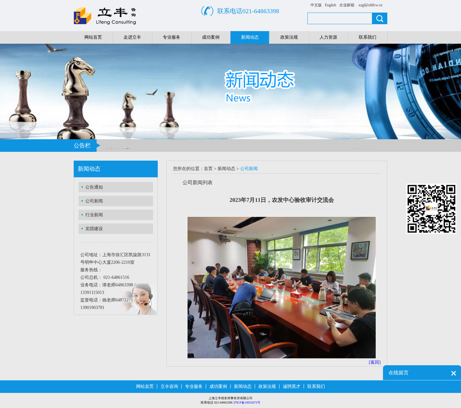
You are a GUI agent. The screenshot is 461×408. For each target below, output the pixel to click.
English (330, 5)
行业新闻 (94, 214)
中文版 (316, 5)
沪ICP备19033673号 (246, 402)
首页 (208, 168)
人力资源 (328, 37)
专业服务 (171, 37)
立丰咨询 (169, 386)
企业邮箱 (346, 5)
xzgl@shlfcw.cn (370, 5)
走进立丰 (132, 37)
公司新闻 (94, 201)
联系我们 (367, 37)
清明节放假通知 (119, 148)
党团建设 (94, 228)
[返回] (375, 362)
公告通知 (94, 187)
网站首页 (93, 37)
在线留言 (399, 372)
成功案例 (211, 37)
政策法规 (289, 37)
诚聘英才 (291, 386)
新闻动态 (250, 37)
